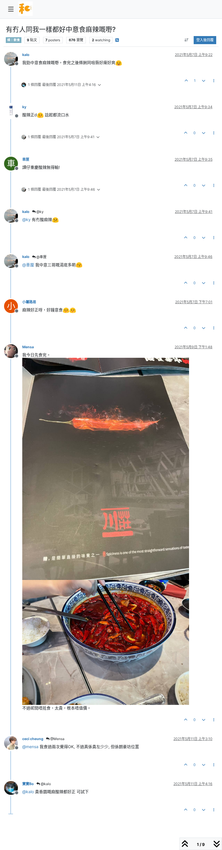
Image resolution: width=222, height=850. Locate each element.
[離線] (13, 58)
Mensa (28, 347)
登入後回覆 (205, 40)
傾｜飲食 (13, 40)
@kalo (45, 784)
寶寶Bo (28, 784)
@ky (40, 211)
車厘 (25, 159)
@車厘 (41, 257)
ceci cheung (32, 739)
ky (24, 107)
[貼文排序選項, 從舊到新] (186, 40)
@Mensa (56, 739)
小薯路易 (29, 302)
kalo (25, 55)
